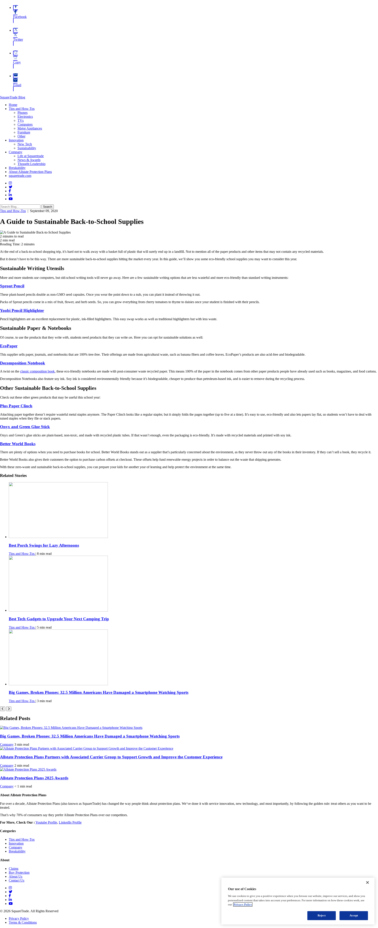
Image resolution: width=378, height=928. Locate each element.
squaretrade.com (20, 176)
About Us (15, 876)
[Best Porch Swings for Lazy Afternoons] (58, 537)
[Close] (367, 882)
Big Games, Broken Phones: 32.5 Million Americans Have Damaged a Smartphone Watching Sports (98, 692)
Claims (13, 868)
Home (13, 105)
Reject (322, 915)
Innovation (16, 140)
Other (21, 136)
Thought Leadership (32, 164)
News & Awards (29, 160)
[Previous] (2, 709)
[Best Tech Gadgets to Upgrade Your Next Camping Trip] (58, 610)
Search (47, 206)
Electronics (25, 116)
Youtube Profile (46, 822)
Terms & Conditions (23, 922)
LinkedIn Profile (70, 822)
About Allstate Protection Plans (30, 172)
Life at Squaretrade (31, 156)
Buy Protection (19, 872)
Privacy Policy (19, 918)
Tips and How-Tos (22, 109)
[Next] (8, 709)
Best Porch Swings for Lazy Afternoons (44, 545)
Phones (23, 112)
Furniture (24, 132)
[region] (297, 901)
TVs (21, 120)
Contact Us (16, 880)
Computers (25, 124)
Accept (354, 915)
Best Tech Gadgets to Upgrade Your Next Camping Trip (59, 619)
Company (15, 152)
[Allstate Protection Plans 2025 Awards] (28, 769)
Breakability (17, 168)
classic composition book (37, 371)
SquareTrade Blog (12, 97)
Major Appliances (30, 128)
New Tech (25, 144)
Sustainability (27, 148)
